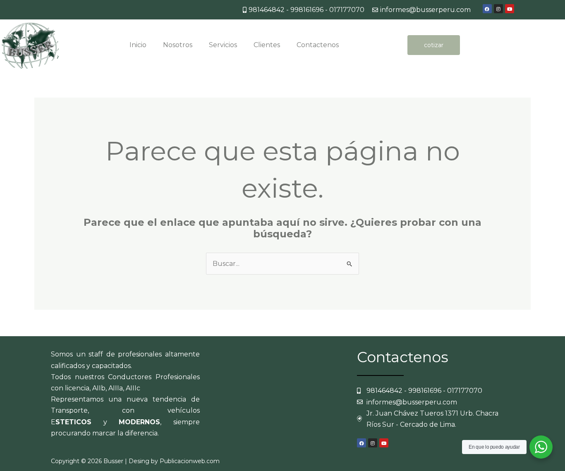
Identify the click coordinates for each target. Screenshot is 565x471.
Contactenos (318, 45)
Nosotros (177, 45)
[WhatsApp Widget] (541, 447)
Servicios (223, 45)
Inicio (137, 45)
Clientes (267, 45)
